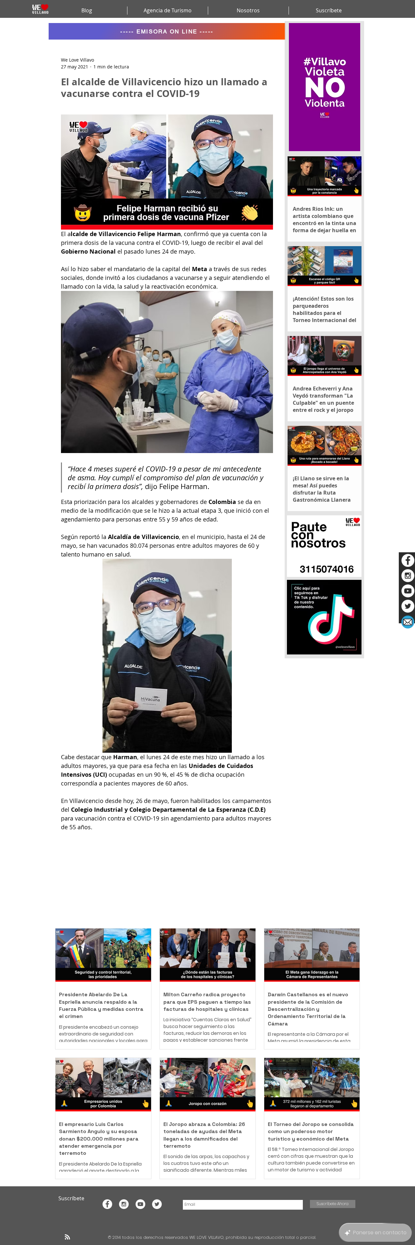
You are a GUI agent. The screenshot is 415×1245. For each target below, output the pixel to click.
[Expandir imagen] (167, 372)
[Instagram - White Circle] (407, 575)
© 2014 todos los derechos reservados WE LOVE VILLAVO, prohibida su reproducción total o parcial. (212, 1237)
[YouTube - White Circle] (407, 590)
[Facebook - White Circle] (407, 560)
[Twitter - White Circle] (407, 606)
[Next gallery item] (265, 371)
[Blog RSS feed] (67, 1237)
